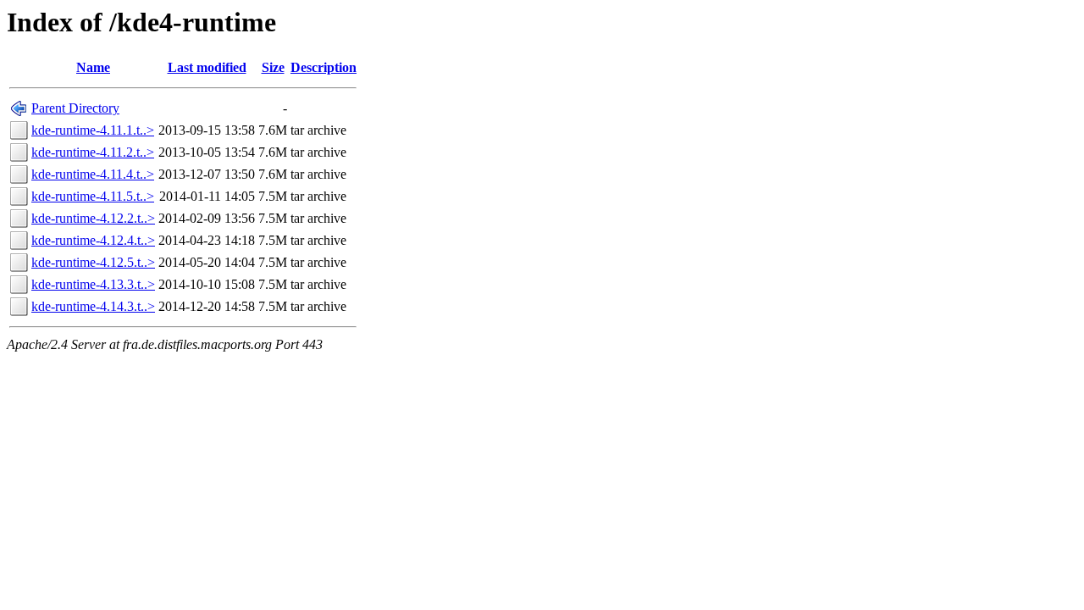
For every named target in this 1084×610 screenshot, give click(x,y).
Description (323, 67)
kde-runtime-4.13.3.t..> (93, 284)
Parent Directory (75, 108)
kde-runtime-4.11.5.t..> (92, 196)
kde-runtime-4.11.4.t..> (92, 174)
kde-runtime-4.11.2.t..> (92, 152)
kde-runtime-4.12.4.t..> (93, 240)
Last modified (207, 67)
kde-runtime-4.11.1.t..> (92, 130)
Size (273, 67)
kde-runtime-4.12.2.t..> (93, 218)
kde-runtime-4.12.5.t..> (93, 262)
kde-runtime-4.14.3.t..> (93, 306)
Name (93, 67)
